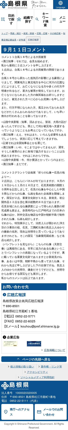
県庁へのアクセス (20, 411)
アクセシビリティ (37, 372)
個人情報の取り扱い (22, 366)
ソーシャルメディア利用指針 (37, 377)
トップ (4, 33)
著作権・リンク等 (51, 366)
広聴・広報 (42, 33)
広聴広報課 (33, 39)
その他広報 (55, 33)
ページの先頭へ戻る (36, 359)
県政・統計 (15, 33)
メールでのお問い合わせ (53, 411)
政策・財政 (28, 33)
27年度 (22, 39)
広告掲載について (54, 350)
